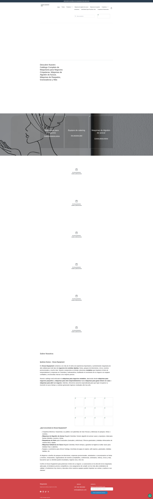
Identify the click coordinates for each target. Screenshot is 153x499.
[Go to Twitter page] (48, 491)
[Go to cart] (111, 8)
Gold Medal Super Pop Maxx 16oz (88, 9)
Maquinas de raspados (95, 7)
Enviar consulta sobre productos (99, 492)
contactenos (76, 9)
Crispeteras (104, 7)
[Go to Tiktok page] (45, 491)
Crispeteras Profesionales (103, 9)
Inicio (58, 7)
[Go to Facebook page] (40, 491)
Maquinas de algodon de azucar (81, 7)
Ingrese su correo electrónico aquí (98, 486)
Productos (68, 7)
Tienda (63, 7)
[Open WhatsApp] (150, 496)
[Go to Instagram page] (43, 491)
